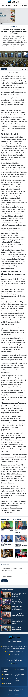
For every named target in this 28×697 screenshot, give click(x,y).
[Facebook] (7, 660)
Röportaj (8, 5)
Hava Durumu (20, 669)
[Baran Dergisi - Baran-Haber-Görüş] (13, 1)
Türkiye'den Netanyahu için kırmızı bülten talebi (7, 544)
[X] (10, 660)
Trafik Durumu (8, 674)
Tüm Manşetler (8, 679)
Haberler (15, 5)
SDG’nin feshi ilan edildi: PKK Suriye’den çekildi (7, 530)
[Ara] (25, 2)
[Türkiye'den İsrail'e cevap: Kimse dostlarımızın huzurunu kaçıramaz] (21, 538)
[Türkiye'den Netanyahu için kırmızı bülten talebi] (7, 538)
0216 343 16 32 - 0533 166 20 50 (15, 651)
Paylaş (4, 69)
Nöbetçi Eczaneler (5, 670)
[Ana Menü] (1, 2)
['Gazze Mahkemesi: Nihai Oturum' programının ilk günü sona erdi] (14, 59)
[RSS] (21, 660)
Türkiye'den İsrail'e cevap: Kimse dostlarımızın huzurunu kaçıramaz (21, 544)
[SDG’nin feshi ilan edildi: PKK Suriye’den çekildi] (7, 525)
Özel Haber (23, 5)
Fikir (2, 5)
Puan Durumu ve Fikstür (20, 675)
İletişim (16, 689)
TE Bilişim (18, 695)
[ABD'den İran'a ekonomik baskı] (21, 553)
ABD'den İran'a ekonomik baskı (19, 558)
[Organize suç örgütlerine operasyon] (7, 553)
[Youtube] (15, 660)
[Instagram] (12, 660)
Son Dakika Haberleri (18, 679)
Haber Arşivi (7, 683)
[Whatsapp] (18, 660)
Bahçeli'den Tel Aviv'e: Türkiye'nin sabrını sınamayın (20, 531)
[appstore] (14, 664)
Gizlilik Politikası (9, 689)
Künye (21, 689)
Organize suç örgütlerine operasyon (6, 558)
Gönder (4, 581)
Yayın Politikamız (14, 690)
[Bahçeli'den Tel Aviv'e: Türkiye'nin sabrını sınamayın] (21, 525)
